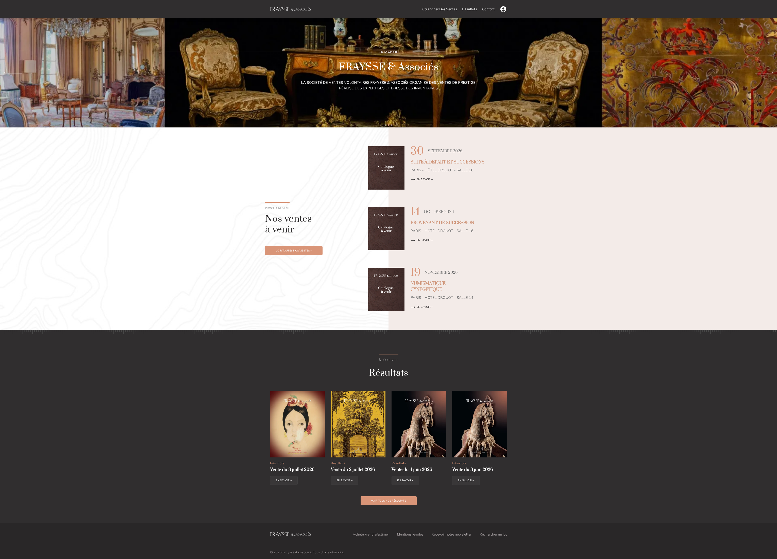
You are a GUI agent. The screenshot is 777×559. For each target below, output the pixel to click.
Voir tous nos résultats (388, 500)
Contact (488, 9)
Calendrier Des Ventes (439, 9)
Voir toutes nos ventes (294, 250)
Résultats (469, 9)
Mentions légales (410, 534)
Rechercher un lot (493, 534)
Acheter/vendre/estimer (371, 534)
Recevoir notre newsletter (451, 534)
